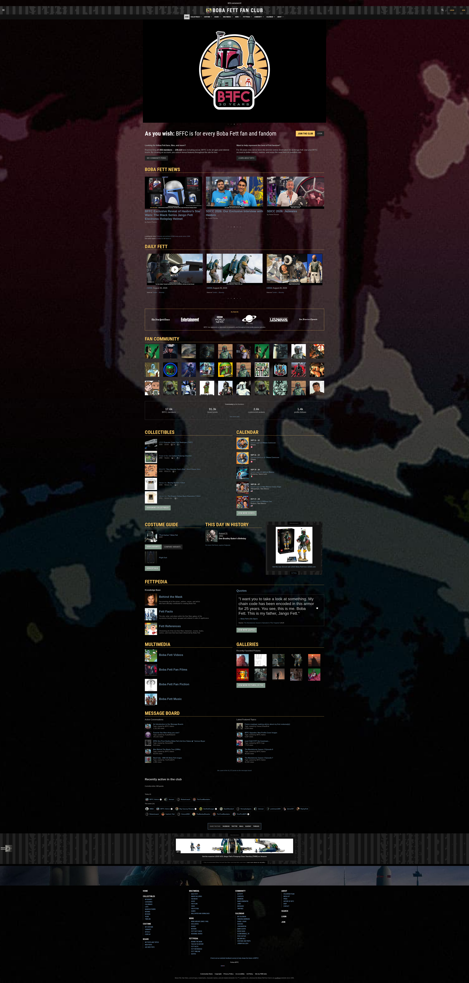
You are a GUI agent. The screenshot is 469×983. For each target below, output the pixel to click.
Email (241, 826)
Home (187, 17)
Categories (148, 902)
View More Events (246, 513)
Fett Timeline (195, 951)
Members (240, 899)
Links (239, 904)
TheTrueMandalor (203, 799)
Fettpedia (246, 17)
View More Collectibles (158, 508)
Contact (286, 906)
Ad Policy (294, 573)
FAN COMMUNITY (162, 339)
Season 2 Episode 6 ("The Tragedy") (262, 623)
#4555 (269, 288)
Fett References (196, 949)
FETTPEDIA (156, 582)
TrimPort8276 (242, 814)
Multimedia (227, 17)
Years (147, 916)
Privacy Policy (229, 974)
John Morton (241, 926)
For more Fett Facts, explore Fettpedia (217, 545)
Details (147, 932)
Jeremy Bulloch (242, 943)
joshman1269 (275, 809)
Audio (193, 901)
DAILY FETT (156, 246)
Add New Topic (150, 947)
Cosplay (147, 934)
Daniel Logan (241, 921)
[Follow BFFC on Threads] (242, 967)
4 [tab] (237, 124)
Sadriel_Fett (170, 814)
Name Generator (242, 901)
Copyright (218, 974)
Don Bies (240, 924)
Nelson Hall (241, 938)
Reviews (147, 914)
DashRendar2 (229, 809)
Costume (207, 17)
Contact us (159, 238)
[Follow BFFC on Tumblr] (234, 967)
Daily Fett (194, 894)
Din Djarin (254, 619)
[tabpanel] (234, 71)
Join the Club (305, 133)
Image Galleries (196, 896)
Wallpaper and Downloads (200, 913)
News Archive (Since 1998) (199, 921)
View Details (152, 568)
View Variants (153, 547)
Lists (146, 907)
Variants (148, 929)
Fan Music (194, 899)
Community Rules (206, 974)
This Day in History (227, 524)
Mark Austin (241, 929)
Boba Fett (244, 619)
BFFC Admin (154, 799)
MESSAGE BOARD (162, 713)
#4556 (209, 288)
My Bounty (148, 899)
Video (193, 906)
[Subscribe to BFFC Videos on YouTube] (238, 967)
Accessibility (240, 974)
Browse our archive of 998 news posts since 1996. (174, 236)
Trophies (240, 908)
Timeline (148, 919)
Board (216, 17)
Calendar (269, 17)
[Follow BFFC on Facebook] (223, 967)
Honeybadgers (245, 809)
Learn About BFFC (246, 158)
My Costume (149, 927)
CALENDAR (247, 432)
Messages (240, 906)
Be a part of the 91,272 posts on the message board (234, 770)
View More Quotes (246, 630)
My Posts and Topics (152, 942)
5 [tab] (240, 124)
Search (284, 911)
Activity (240, 894)
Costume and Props (243, 941)
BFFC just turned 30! (234, 3)
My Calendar (241, 916)
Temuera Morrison (243, 919)
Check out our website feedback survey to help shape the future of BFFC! (234, 958)
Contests (240, 896)
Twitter (234, 826)
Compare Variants (172, 547)
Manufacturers (150, 909)
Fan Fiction (195, 908)
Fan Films (194, 904)
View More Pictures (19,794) (250, 685)
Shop (285, 904)
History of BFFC (288, 901)
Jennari (171, 799)
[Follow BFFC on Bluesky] (246, 967)
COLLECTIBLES (160, 432)
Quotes (241, 590)
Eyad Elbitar (241, 936)
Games (193, 911)
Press (285, 899)
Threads (256, 826)
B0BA (151, 809)
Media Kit (286, 896)
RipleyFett (304, 809)
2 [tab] (231, 124)
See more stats (235, 416)
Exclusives (195, 924)
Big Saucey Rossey (186, 809)
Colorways (148, 904)
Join (463, 10)
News (237, 17)
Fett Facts (194, 946)
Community (258, 17)
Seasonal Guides (196, 934)
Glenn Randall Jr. (243, 934)
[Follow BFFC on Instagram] (227, 967)
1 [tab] (228, 124)
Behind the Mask (196, 942)
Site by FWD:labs (261, 974)
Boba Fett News (162, 169)
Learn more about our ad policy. (256, 862)
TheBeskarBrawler (203, 814)
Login (452, 10)
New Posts (148, 945)
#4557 (149, 288)
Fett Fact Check (196, 931)
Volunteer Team (288, 894)
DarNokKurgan (208, 809)
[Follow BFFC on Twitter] (231, 967)
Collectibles (195, 17)
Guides (193, 926)
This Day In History (197, 944)
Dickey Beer (241, 931)
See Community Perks (156, 158)
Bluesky (161, 292)
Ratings (147, 912)
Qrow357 (290, 809)
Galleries (247, 644)
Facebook (226, 826)
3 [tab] (234, 124)
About (279, 17)
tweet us (168, 238)
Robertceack (185, 799)
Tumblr (155, 292)
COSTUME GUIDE (161, 524)
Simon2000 (185, 814)
